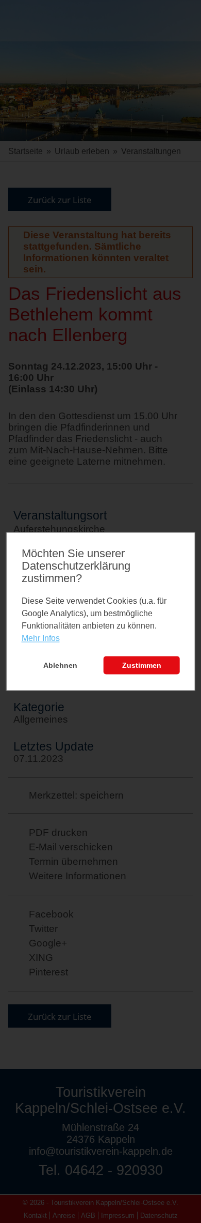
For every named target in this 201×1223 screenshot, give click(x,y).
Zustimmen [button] (141, 665)
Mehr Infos (41, 638)
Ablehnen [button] (60, 665)
